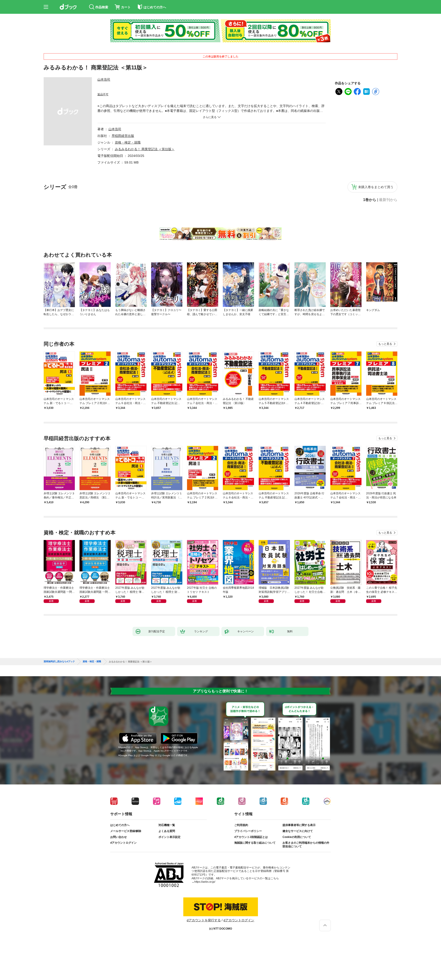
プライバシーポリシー (248, 831)
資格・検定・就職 (128, 142)
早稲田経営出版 (123, 136)
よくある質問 (166, 831)
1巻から (369, 200)
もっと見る (385, 343)
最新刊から (388, 200)
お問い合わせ (118, 837)
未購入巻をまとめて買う (375, 187)
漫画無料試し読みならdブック (59, 661)
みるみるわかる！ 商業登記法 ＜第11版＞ (145, 149)
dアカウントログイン (123, 842)
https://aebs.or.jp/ (204, 881)
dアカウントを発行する (204, 920)
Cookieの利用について (297, 837)
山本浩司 (103, 79)
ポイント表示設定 (169, 837)
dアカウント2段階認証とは (251, 837)
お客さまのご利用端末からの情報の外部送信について (306, 844)
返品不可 (102, 94)
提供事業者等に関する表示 (299, 825)
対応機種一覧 (166, 825)
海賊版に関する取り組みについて (255, 842)
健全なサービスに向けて (298, 831)
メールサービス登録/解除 (125, 831)
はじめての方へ (120, 825)
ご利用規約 (241, 825)
